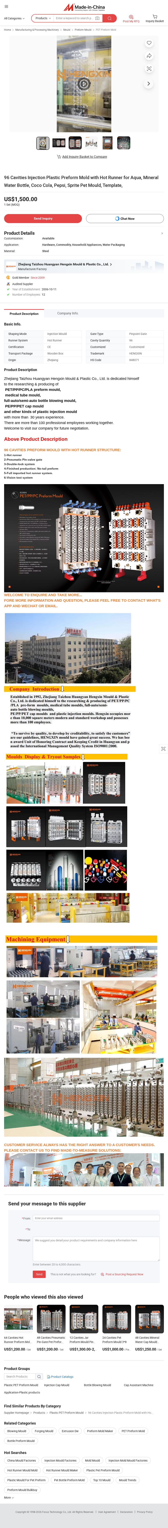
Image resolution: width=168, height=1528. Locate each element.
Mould (66, 29)
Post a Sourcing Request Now (122, 1274)
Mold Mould (92, 1460)
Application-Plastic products (22, 1392)
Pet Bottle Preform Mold (69, 1480)
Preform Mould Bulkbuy (22, 1490)
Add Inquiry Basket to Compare (84, 156)
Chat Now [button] (127, 219)
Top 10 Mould (101, 1480)
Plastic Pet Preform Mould (103, 1470)
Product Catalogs (61, 1377)
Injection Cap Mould (56, 1385)
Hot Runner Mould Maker (62, 1470)
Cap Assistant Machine (138, 1385)
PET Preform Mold (106, 29)
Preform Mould (83, 29)
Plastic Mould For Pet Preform (26, 1480)
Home (7, 29)
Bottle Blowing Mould (97, 1385)
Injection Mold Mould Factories (128, 1460)
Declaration (126, 1511)
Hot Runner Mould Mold (22, 1470)
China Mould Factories (21, 1460)
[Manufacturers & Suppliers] (84, 7)
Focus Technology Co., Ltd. (57, 1511)
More (7, 1497)
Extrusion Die (70, 1431)
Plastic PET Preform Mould (21, 1385)
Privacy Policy (145, 1511)
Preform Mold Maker (100, 1431)
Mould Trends (127, 1480)
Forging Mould (44, 1431)
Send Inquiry (43, 218)
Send (39, 1274)
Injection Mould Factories (60, 1460)
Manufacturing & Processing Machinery (37, 29)
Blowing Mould (16, 1431)
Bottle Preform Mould (21, 1441)
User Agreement (107, 1511)
